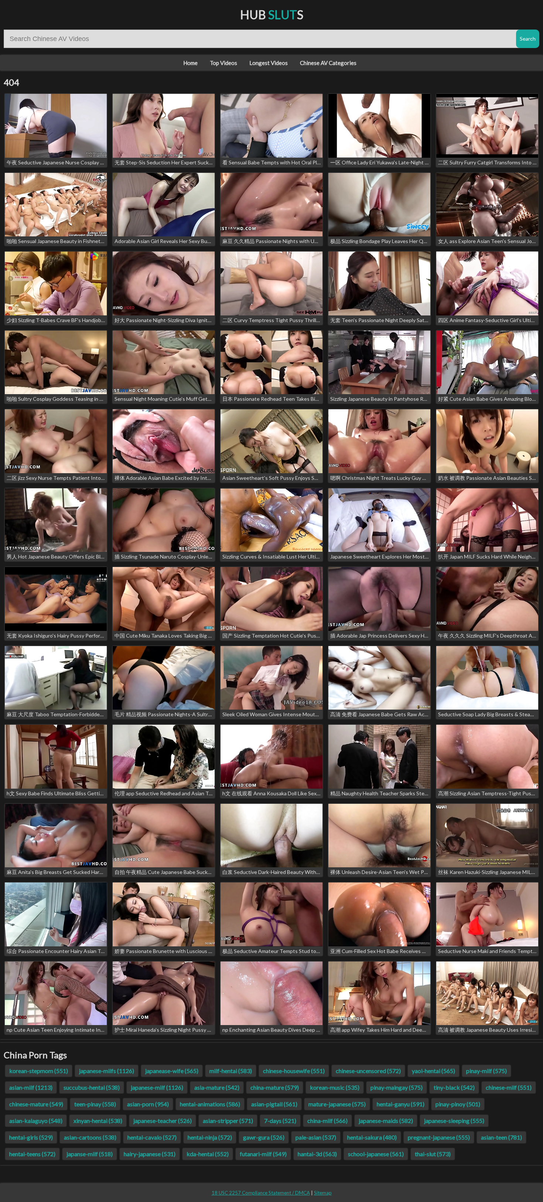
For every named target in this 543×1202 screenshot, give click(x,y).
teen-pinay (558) (95, 1103)
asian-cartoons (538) (90, 1137)
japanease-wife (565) (171, 1070)
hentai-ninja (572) (210, 1137)
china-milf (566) (327, 1120)
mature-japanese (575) (337, 1103)
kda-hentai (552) (208, 1153)
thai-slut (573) (433, 1153)
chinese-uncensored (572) (368, 1070)
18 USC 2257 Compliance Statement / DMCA (261, 1193)
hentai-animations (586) (210, 1103)
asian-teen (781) (501, 1137)
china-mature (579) (274, 1087)
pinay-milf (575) (486, 1070)
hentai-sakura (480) (372, 1137)
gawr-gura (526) (263, 1137)
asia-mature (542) (216, 1087)
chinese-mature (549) (36, 1103)
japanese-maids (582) (386, 1120)
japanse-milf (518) (89, 1153)
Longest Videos (268, 62)
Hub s (271, 14)
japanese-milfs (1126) (106, 1070)
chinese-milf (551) (509, 1087)
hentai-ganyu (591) (400, 1103)
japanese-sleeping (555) (454, 1120)
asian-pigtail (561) (274, 1103)
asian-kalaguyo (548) (35, 1120)
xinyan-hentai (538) (98, 1120)
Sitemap (323, 1193)
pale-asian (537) (316, 1137)
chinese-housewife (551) (294, 1070)
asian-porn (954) (148, 1103)
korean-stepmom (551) (38, 1070)
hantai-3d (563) (317, 1153)
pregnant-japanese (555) (439, 1137)
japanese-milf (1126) (157, 1087)
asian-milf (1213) (30, 1087)
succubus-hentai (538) (92, 1087)
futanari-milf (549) (263, 1153)
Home (190, 62)
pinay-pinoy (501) (458, 1103)
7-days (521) (280, 1120)
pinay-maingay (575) (396, 1087)
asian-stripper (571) (228, 1120)
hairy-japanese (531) (149, 1153)
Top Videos (223, 62)
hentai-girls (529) (31, 1137)
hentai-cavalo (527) (152, 1137)
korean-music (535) (334, 1087)
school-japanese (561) (376, 1153)
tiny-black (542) (454, 1087)
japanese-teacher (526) (162, 1120)
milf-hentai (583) (230, 1070)
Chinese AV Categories (328, 62)
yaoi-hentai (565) (433, 1070)
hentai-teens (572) (32, 1153)
